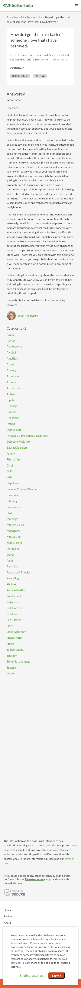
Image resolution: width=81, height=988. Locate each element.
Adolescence (14, 346)
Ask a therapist (15, 17)
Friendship (13, 459)
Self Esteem (14, 620)
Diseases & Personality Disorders (27, 435)
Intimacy (12, 501)
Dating (11, 423)
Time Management (18, 661)
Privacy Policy (38, 942)
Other (10, 554)
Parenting (13, 578)
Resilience (13, 614)
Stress (11, 643)
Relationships (34, 17)
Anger (10, 364)
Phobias (11, 584)
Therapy (12, 655)
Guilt (10, 471)
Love (10, 513)
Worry (11, 673)
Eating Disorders (17, 447)
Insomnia (12, 495)
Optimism (13, 548)
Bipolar (11, 400)
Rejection (12, 602)
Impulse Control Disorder (22, 489)
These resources (34, 879)
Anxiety (11, 370)
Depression (14, 429)
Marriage (40, 75)
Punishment (14, 596)
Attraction (13, 388)
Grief (10, 465)
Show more (60, 59)
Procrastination (16, 590)
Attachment (14, 376)
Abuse (10, 334)
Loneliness (13, 507)
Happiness (13, 483)
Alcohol (11, 352)
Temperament (15, 649)
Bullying (12, 406)
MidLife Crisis (15, 524)
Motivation (14, 536)
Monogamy (14, 530)
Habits (11, 477)
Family (11, 453)
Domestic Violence (18, 441)
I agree (56, 975)
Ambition (12, 358)
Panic (10, 560)
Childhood (13, 417)
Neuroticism (14, 542)
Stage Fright (14, 637)
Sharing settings (31, 975)
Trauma (11, 667)
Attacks (11, 382)
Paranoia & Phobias (19, 572)
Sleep (10, 626)
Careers (12, 412)
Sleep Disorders (16, 631)
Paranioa (12, 566)
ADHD (11, 340)
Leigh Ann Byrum (28, 315)
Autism (11, 394)
